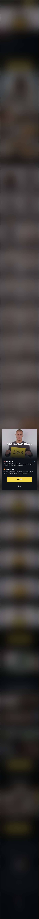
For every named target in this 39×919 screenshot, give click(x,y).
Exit (19, 486)
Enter (19, 479)
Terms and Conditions (17, 465)
